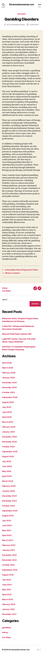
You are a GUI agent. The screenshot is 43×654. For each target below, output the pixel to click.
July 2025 (6, 407)
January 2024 (8, 491)
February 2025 (8, 427)
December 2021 (9, 614)
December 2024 (9, 437)
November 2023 (9, 501)
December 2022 (9, 555)
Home (4, 288)
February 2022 (8, 604)
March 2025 (7, 422)
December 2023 (9, 496)
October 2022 (8, 565)
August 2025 (8, 402)
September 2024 (9, 451)
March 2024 (7, 481)
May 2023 (6, 530)
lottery (5, 632)
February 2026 (8, 373)
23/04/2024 (34, 25)
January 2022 (8, 609)
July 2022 (6, 580)
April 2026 (7, 363)
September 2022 (9, 570)
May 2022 (6, 589)
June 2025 (7, 412)
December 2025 (9, 382)
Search (4, 299)
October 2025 (8, 392)
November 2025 (9, 387)
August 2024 (8, 456)
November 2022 (9, 560)
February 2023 (8, 545)
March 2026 (7, 368)
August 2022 (8, 575)
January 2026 (8, 378)
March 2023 (7, 540)
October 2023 (8, 506)
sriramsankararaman (17, 25)
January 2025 (8, 432)
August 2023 (8, 516)
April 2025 (7, 417)
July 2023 (6, 520)
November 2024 (9, 442)
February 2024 (8, 486)
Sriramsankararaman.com (21, 4)
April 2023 (7, 535)
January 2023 (8, 550)
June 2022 (7, 585)
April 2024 (7, 476)
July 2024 (6, 461)
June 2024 (7, 466)
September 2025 (9, 397)
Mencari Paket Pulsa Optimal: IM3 (17, 334)
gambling (6, 627)
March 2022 (7, 599)
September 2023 (9, 511)
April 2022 (6, 594)
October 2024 (8, 447)
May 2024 (6, 471)
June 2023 (7, 525)
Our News (21, 14)
